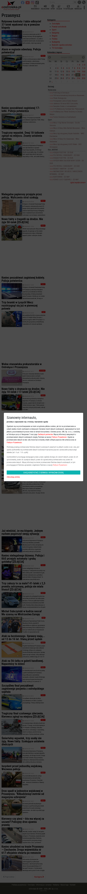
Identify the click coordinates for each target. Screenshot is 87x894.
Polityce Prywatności (59, 437)
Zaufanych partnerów (45, 434)
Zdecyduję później (13, 477)
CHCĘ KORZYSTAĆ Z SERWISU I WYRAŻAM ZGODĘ (43, 472)
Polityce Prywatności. (60, 465)
